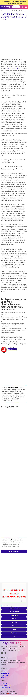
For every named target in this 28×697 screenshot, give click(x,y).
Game (14, 618)
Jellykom (12, 347)
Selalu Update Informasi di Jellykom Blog (15, 1)
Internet (14, 629)
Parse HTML (4, 683)
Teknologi (14, 633)
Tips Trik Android (14, 611)
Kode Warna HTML (6, 687)
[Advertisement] (14, 44)
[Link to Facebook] (1, 653)
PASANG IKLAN (14, 608)
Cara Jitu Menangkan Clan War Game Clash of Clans (14, 17)
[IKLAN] (14, 593)
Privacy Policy (5, 675)
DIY (14, 636)
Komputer (14, 622)
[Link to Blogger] (5, 653)
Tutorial (14, 626)
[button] (25, 7)
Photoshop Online (6, 685)
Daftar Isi (3, 677)
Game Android (12, 349)
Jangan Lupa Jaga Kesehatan (15, 3)
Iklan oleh (7, 606)
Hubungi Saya (5, 673)
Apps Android (14, 615)
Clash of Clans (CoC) (12, 68)
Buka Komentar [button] (14, 551)
